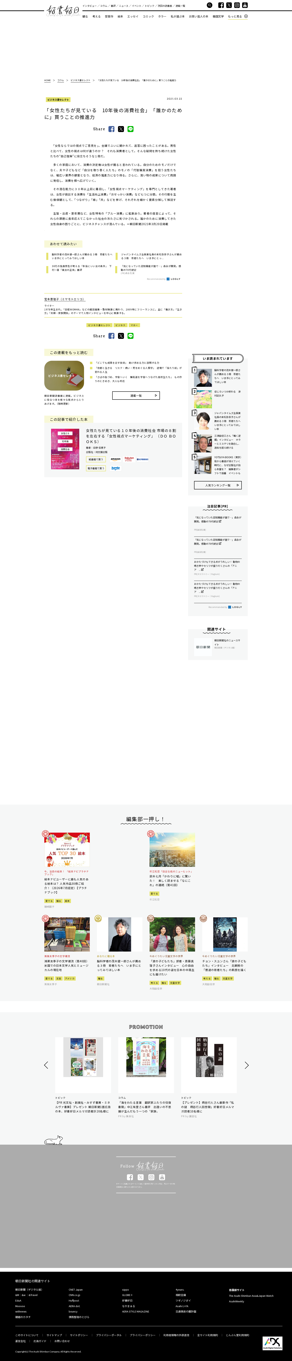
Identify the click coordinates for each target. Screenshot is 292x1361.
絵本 (120, 16)
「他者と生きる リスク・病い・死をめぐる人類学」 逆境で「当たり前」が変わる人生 (138, 369)
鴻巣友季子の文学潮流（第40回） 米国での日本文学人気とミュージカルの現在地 (67, 965)
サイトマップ (54, 1335)
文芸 (58, 978)
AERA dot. (74, 1306)
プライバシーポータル (109, 1335)
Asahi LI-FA (182, 1306)
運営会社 (20, 1341)
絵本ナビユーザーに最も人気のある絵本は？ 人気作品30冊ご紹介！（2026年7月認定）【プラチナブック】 (66, 885)
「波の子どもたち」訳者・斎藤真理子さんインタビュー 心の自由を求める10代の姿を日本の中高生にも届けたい (172, 967)
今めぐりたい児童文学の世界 (166, 956)
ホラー (162, 16)
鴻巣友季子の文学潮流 (57, 956)
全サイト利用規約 (207, 1335)
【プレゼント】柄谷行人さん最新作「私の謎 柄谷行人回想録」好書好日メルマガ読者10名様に (207, 1106)
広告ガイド (40, 1341)
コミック (148, 16)
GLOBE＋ (127, 1295)
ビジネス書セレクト (58, 99)
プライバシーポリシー (143, 1335)
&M (17, 1295)
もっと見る (235, 16)
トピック (149, 5)
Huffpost (74, 1300)
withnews (21, 1311)
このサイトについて (27, 1335)
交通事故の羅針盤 (186, 1311)
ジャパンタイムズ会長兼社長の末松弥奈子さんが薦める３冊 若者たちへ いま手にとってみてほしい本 (228, 421)
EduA (18, 1300)
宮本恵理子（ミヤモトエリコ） (65, 299)
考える (96, 16)
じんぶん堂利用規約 (237, 1335)
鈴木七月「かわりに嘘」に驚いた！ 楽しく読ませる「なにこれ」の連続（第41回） (170, 880)
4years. (180, 1289)
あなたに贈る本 (106, 956)
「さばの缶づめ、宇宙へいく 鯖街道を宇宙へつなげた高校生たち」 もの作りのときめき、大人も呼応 (138, 379)
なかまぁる (128, 1306)
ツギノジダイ (183, 1300)
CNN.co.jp (74, 1295)
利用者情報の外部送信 (176, 1335)
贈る (58, 900)
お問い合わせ (62, 1341)
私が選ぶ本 (178, 16)
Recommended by (156, 278)
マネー (134, 325)
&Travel (33, 1295)
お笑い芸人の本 (198, 16)
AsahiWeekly (236, 1301)
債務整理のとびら (79, 1317)
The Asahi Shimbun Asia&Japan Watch (251, 1296)
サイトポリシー (79, 1335)
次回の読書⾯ (165, 5)
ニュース (123, 5)
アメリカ (69, 978)
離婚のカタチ (23, 1317)
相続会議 (181, 1295)
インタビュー (89, 5)
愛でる (49, 900)
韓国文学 (218, 16)
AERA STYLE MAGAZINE (135, 1311)
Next (246, 1065)
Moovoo (20, 1306)
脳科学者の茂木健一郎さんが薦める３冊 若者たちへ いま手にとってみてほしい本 (227, 376)
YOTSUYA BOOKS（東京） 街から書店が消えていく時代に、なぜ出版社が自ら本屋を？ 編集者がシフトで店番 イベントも (228, 465)
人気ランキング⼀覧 (217, 485)
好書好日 (63, 11)
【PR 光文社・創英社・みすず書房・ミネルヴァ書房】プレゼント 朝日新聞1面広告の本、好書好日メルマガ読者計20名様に (83, 1106)
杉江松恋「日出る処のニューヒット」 (171, 871)
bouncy (73, 1311)
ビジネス (120, 325)
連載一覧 (180, 5)
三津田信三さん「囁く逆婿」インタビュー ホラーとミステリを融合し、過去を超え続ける (227, 441)
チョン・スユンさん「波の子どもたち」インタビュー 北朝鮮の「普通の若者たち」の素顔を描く (224, 965)
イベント (136, 5)
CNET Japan (76, 1289)
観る (85, 16)
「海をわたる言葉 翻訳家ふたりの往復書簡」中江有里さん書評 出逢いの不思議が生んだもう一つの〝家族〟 (144, 1106)
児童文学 (175, 982)
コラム (103, 5)
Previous (46, 1065)
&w (23, 1295)
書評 (113, 5)
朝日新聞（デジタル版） (29, 1289)
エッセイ (132, 16)
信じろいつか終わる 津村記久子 (227, 393)
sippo (125, 1289)
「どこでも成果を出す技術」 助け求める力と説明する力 (127, 362)
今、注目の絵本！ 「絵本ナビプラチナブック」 (66, 873)
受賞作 (109, 16)
